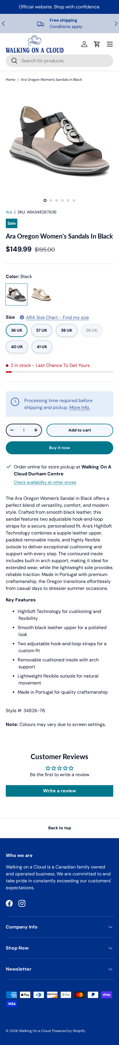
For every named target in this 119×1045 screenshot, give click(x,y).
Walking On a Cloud (35, 1031)
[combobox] (59, 61)
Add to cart (79, 430)
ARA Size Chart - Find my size (57, 317)
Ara (9, 212)
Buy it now (59, 447)
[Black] (16, 294)
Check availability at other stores (45, 482)
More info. (79, 407)
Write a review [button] (59, 791)
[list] (59, 141)
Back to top (59, 827)
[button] (97, 44)
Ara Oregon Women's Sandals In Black (51, 79)
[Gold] (41, 294)
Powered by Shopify (68, 1031)
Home (10, 79)
